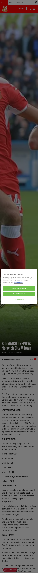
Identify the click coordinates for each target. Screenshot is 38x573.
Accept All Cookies (19, 293)
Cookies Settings (19, 299)
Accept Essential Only (19, 288)
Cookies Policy (18, 282)
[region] (19, 286)
